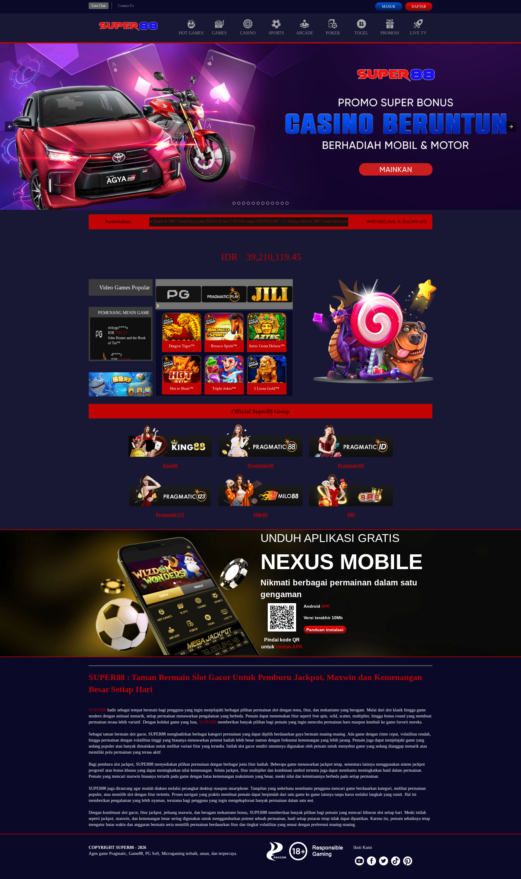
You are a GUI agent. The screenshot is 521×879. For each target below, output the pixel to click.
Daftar (419, 7)
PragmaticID (351, 465)
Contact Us (126, 6)
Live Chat (99, 6)
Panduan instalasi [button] (324, 629)
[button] (10, 126)
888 (351, 515)
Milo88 (260, 515)
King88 (170, 465)
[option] (233, 203)
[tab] (178, 294)
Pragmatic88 (260, 465)
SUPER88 (97, 710)
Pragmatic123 (170, 515)
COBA (181, 319)
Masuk (389, 7)
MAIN (181, 333)
